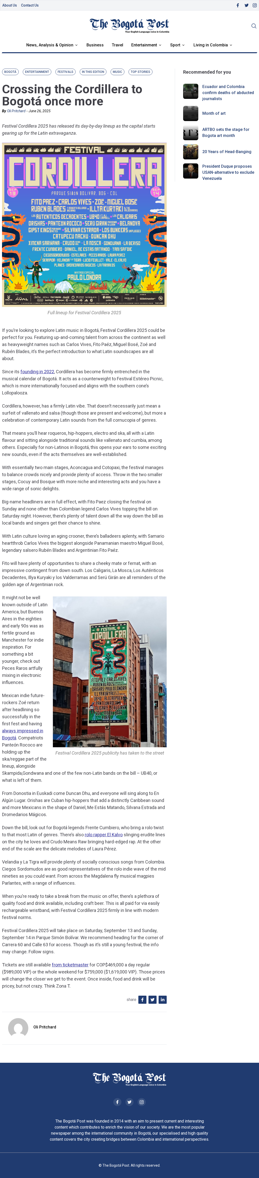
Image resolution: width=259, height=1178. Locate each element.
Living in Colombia (210, 45)
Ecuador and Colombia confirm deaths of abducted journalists (228, 92)
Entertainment (144, 45)
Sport (175, 45)
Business (95, 45)
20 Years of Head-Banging (226, 151)
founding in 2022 (37, 371)
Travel (117, 45)
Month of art (214, 113)
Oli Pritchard (16, 111)
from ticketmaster (70, 964)
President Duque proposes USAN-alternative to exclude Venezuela (228, 172)
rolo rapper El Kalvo (104, 834)
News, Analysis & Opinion (49, 45)
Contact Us (30, 5)
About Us (9, 5)
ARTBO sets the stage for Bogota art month (225, 132)
